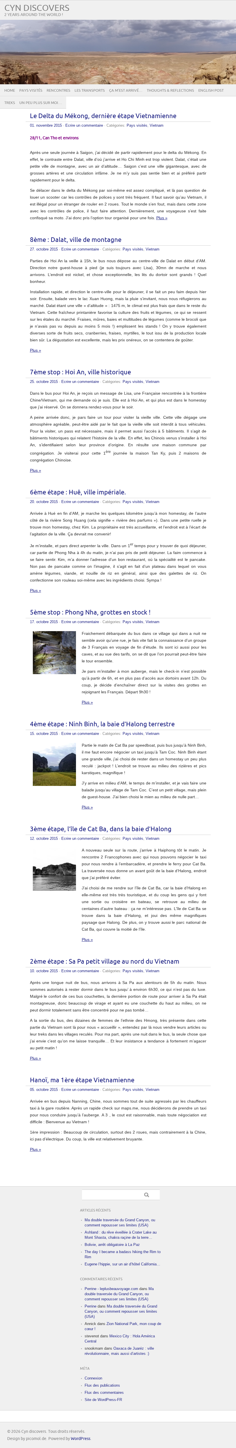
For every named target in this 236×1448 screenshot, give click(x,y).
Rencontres (58, 91)
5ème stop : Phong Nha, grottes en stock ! (90, 612)
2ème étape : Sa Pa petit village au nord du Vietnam (104, 961)
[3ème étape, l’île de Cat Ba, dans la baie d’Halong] (54, 889)
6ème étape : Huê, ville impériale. (78, 492)
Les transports (90, 91)
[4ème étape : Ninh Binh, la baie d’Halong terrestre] (54, 784)
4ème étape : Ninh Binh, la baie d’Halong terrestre (102, 724)
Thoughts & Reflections (170, 91)
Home (9, 91)
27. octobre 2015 (44, 249)
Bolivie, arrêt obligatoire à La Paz (112, 1244)
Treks (9, 103)
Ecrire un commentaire (84, 125)
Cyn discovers (36, 8)
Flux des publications (102, 1385)
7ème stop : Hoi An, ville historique (80, 372)
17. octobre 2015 (44, 622)
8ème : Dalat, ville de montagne (75, 240)
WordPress (80, 1439)
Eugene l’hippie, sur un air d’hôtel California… (122, 1264)
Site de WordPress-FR (103, 1400)
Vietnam (156, 125)
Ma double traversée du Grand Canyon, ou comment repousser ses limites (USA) (119, 1294)
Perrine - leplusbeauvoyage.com (111, 1289)
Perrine (90, 1306)
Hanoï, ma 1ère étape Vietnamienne (82, 1080)
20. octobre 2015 (44, 502)
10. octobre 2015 (44, 971)
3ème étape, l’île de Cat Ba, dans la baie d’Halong (101, 829)
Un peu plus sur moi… (40, 103)
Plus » (162, 218)
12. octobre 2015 (44, 838)
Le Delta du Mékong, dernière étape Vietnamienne (103, 116)
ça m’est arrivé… (125, 91)
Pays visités (30, 91)
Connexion (93, 1378)
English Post (211, 91)
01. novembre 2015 (46, 125)
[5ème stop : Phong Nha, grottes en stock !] (54, 672)
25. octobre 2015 (44, 381)
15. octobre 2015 (44, 733)
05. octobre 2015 (44, 1089)
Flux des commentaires (104, 1392)
